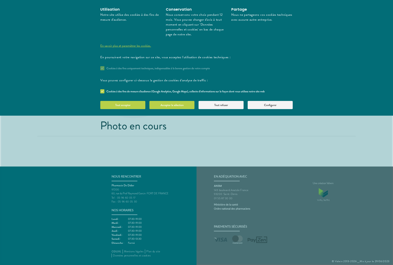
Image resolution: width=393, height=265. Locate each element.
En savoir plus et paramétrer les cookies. (125, 45)
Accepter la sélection (172, 105)
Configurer (270, 105)
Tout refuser (221, 105)
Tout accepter (123, 105)
